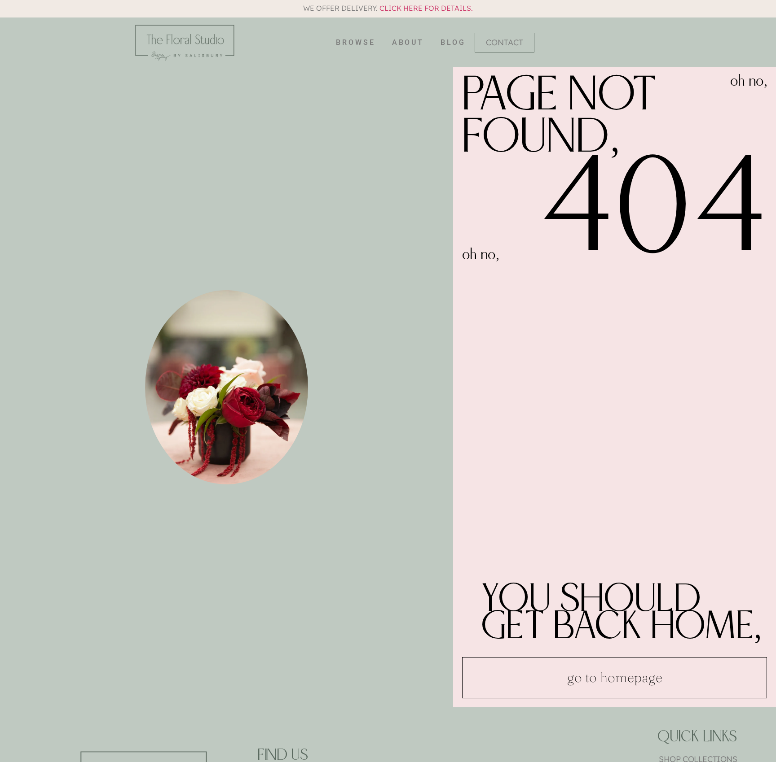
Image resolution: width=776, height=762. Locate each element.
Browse (355, 42)
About (408, 42)
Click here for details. (426, 8)
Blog (453, 42)
